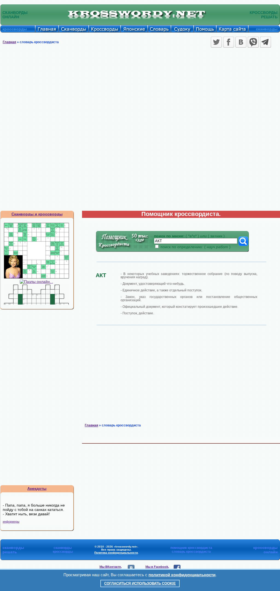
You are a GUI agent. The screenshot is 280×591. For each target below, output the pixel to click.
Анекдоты (36, 488)
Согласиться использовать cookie (140, 583)
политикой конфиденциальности (181, 574)
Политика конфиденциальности (116, 552)
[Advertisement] (140, 90)
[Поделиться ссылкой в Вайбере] (253, 42)
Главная (9, 42)
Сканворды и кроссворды (37, 214)
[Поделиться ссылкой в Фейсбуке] (228, 42)
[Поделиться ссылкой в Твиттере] (216, 42)
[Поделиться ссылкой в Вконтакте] (240, 42)
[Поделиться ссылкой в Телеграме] (265, 42)
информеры (11, 521)
